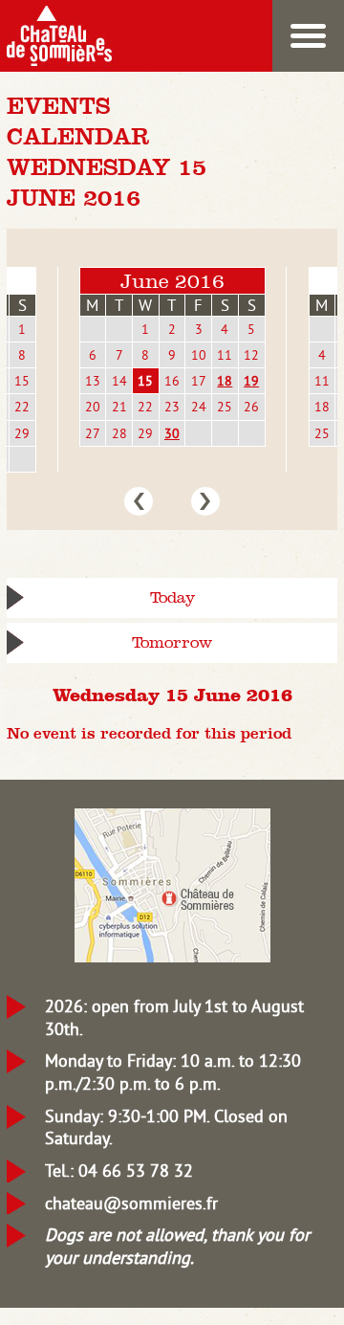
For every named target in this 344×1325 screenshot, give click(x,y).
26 (251, 406)
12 (251, 355)
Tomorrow (172, 642)
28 (119, 433)
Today (172, 597)
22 (22, 406)
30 (172, 433)
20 (92, 406)
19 (251, 380)
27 (92, 433)
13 (92, 380)
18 (224, 380)
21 (119, 406)
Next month (205, 501)
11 (224, 355)
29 (22, 433)
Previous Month (138, 501)
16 (172, 380)
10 (198, 355)
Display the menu (308, 36)
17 (198, 380)
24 (198, 406)
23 (172, 406)
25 (224, 406)
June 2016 (172, 281)
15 (22, 380)
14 (119, 380)
